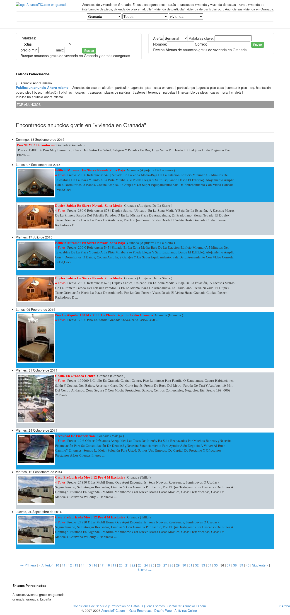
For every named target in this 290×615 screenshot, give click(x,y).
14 (83, 565)
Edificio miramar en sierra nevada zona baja (90, 170)
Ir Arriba (284, 606)
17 (102, 565)
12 (70, 565)
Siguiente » (260, 565)
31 (190, 565)
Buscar (89, 50)
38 (235, 565)
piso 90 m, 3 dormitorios (36, 145)
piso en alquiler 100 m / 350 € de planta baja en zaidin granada (104, 315)
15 (89, 565)
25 (152, 565)
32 (197, 565)
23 (140, 565)
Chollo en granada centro (75, 376)
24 (146, 565)
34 (209, 565)
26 (159, 565)
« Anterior (46, 565)
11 (63, 565)
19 (114, 565)
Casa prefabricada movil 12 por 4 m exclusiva (90, 477)
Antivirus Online (185, 610)
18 (108, 565)
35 (216, 565)
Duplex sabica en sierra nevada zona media (88, 205)
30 (184, 565)
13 (76, 565)
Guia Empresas (140, 610)
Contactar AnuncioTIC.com (186, 606)
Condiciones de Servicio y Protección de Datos (106, 606)
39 (241, 565)
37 (228, 565)
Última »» (145, 569)
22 (133, 565)
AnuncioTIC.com (113, 610)
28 (171, 565)
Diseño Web (163, 610)
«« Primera (28, 565)
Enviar (257, 44)
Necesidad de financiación (75, 436)
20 (121, 565)
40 (247, 565)
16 (95, 565)
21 (127, 565)
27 (165, 565)
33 (203, 565)
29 (178, 565)
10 (57, 565)
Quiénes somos (153, 606)
